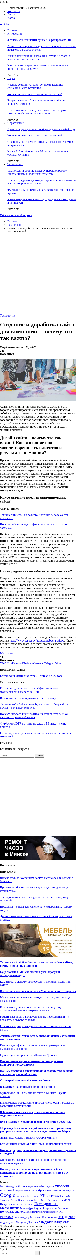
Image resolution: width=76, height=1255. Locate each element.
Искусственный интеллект (17, 1204)
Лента (11, 14)
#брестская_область (37, 1186)
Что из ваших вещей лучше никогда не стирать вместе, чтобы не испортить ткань (36, 111)
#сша (61, 1190)
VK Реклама (53, 1195)
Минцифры (27, 1208)
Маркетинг (7, 653)
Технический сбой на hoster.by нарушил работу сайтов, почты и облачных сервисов (37, 172)
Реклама (6, 1217)
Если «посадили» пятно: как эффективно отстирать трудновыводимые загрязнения (32, 690)
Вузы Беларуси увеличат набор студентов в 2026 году (41, 129)
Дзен (67, 1200)
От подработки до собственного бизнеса (26, 1080)
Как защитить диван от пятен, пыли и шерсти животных (36, 1143)
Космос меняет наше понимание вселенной (34, 94)
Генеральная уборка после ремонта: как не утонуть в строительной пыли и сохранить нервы (33, 1008)
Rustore (36, 1196)
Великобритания (25, 1200)
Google (7, 1195)
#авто (2, 1186)
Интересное (14, 33)
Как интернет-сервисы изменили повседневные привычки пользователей (37, 67)
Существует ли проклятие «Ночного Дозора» (28, 1055)
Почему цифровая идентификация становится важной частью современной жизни (41, 182)
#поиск (32, 1190)
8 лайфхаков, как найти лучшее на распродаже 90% (39, 40)
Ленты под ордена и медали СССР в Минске (28, 1137)
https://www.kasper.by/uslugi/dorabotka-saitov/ (37, 640)
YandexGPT (67, 1196)
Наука (11, 78)
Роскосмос (35, 1217)
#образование (21, 1191)
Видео (37, 1200)
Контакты (13, 11)
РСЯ (61, 1212)
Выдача (43, 1200)
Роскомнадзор (21, 1217)
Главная (12, 30)
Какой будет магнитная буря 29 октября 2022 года (31, 675)
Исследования (46, 1204)
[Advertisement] (38, 274)
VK (43, 1195)
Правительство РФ (36, 1211)
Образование (15, 123)
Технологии (15, 164)
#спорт (54, 1191)
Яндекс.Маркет (54, 1221)
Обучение (63, 1208)
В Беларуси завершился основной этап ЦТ (28, 1086)
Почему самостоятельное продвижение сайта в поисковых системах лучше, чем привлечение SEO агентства (34, 1173)
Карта (11, 17)
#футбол (70, 1190)
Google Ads (21, 1196)
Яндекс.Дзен (7, 1222)
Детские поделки (55, 1200)
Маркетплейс (9, 1208)
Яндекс (66, 1216)
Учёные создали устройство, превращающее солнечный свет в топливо (35, 86)
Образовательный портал (16, 215)
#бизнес (22, 1186)
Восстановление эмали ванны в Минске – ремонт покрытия (38, 991)
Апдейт (14, 1200)
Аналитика (5, 1200)
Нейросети (49, 1208)
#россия (44, 1190)
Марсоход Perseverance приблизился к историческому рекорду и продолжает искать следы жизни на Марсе (35, 1129)
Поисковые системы (13, 1211)
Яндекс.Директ (27, 1222)
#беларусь (11, 1186)
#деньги (50, 1186)
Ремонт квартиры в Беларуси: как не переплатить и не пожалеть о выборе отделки (41, 48)
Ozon (29, 1196)
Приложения (52, 1212)
